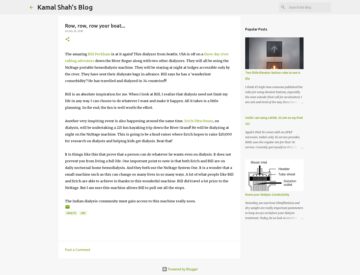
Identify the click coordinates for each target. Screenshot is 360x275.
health (71, 213)
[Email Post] (67, 208)
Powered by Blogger (182, 269)
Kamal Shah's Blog (65, 7)
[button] (67, 39)
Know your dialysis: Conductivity (267, 194)
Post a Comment (77, 250)
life (83, 213)
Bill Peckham (99, 54)
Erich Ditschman (198, 121)
